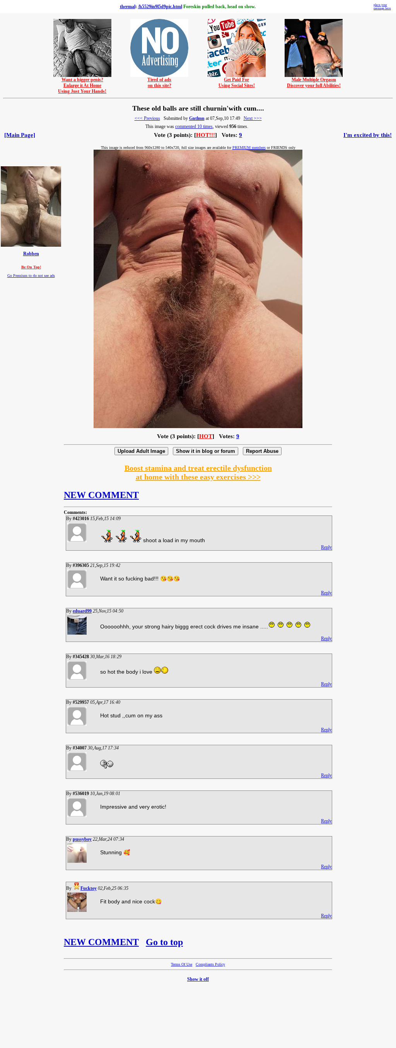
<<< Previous (147, 118)
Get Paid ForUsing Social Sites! (236, 82)
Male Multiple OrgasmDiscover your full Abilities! (314, 82)
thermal (127, 6)
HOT (205, 436)
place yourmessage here (382, 6)
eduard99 (82, 611)
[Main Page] (19, 135)
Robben (31, 253)
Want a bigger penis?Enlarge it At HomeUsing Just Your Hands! (82, 85)
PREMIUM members (249, 147)
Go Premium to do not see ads (31, 275)
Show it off (198, 979)
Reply (326, 547)
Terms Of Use (181, 964)
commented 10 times (194, 126)
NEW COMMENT (101, 495)
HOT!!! (205, 135)
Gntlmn (197, 118)
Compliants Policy (210, 964)
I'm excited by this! (367, 135)
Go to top (164, 942)
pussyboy (82, 839)
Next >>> (253, 118)
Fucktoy (88, 888)
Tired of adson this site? (159, 82)
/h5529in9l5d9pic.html (160, 6)
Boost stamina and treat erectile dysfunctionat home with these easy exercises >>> (198, 472)
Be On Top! (31, 267)
